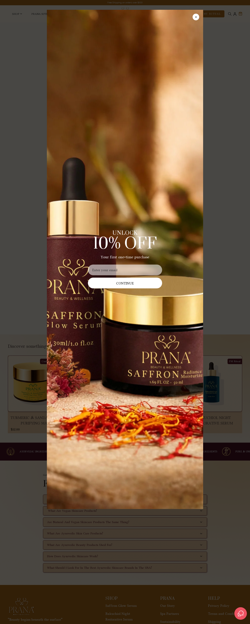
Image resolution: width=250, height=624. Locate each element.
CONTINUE (125, 283)
